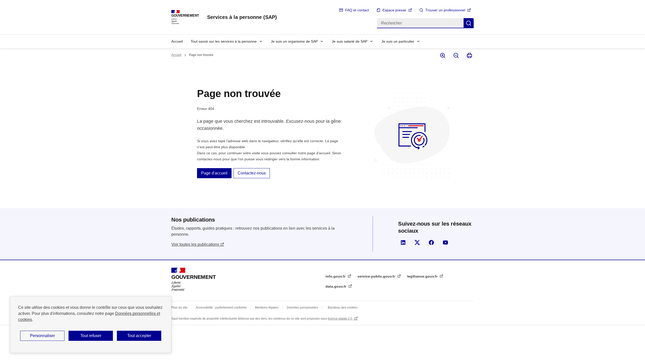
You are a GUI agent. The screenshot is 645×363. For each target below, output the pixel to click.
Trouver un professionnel (445, 10)
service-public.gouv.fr (377, 276)
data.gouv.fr (336, 286)
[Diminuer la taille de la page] (455, 55)
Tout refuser (90, 336)
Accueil (177, 41)
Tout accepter (139, 336)
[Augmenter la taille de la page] (442, 55)
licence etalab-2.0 (340, 318)
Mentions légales (266, 307)
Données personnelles (302, 307)
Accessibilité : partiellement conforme (221, 307)
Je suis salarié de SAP (349, 41)
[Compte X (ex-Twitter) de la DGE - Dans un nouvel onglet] (417, 242)
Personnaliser (42, 336)
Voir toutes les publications (195, 244)
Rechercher (469, 23)
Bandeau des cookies (343, 307)
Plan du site (179, 307)
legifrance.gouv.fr (422, 276)
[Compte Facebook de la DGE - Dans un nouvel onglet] (431, 242)
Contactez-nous (252, 173)
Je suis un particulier (397, 41)
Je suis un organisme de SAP (294, 41)
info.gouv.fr (336, 276)
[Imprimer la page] (469, 55)
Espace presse (394, 10)
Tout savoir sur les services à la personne (224, 41)
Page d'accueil (214, 173)
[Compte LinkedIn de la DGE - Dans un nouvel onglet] (403, 242)
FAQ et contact (357, 10)
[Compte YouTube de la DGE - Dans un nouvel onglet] (445, 242)
